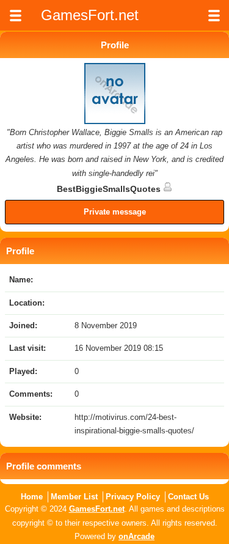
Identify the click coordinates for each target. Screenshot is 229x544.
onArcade (136, 536)
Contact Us (188, 496)
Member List (74, 496)
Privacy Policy (133, 496)
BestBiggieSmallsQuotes (110, 189)
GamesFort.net (97, 508)
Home (32, 496)
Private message (115, 211)
